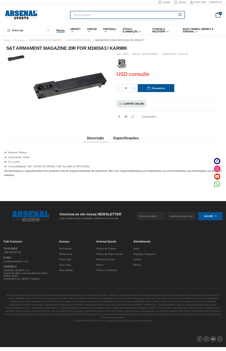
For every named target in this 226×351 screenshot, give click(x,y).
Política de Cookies (106, 248)
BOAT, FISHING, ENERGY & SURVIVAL (198, 30)
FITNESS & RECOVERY (158, 30)
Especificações (126, 138)
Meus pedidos (66, 270)
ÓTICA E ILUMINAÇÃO (130, 30)
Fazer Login (200, 2)
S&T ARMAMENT (150, 54)
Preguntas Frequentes (144, 254)
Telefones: (11, 248)
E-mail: (8, 257)
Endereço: (10, 266)
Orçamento (158, 88)
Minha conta (65, 254)
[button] (28, 30)
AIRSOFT (75, 29)
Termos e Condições (106, 270)
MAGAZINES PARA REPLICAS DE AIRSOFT (120, 40)
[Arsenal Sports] (21, 15)
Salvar (208, 216)
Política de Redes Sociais (109, 254)
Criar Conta (65, 265)
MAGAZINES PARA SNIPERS (45, 40)
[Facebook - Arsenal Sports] (217, 161)
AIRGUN (91, 29)
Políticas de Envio (105, 259)
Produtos (20, 40)
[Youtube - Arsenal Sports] (217, 176)
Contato (166, 2)
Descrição (95, 138)
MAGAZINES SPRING (78, 40)
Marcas (182, 2)
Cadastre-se (215, 2)
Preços (99, 265)
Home (7, 40)
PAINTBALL (110, 29)
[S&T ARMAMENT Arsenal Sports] (122, 63)
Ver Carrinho (65, 248)
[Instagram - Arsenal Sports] (217, 168)
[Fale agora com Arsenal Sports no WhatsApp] (217, 184)
